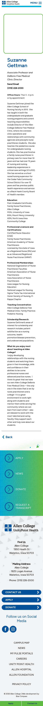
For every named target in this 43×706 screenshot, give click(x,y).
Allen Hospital (22, 669)
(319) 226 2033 (15, 88)
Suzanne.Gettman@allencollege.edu (18, 84)
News (21, 648)
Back (9, 437)
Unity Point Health (21, 664)
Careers (21, 658)
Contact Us (13, 592)
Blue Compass (21, 696)
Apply (9, 599)
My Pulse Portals (21, 653)
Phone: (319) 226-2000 (21, 580)
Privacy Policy (21, 684)
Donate (10, 607)
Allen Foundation (21, 674)
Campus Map (21, 642)
